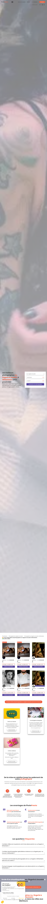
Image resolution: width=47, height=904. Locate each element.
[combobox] (35, 374)
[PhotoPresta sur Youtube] (42, 4)
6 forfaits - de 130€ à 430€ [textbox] (23, 692)
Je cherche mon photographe (35, 384)
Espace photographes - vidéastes (24, 1)
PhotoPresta (4, 636)
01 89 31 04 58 (35, 4)
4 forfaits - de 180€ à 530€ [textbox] (38, 692)
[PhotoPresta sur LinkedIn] (44, 4)
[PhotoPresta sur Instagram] (41, 4)
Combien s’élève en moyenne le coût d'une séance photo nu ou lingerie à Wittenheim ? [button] (23, 845)
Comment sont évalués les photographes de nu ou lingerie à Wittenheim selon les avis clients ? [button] (22, 859)
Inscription (42, 1)
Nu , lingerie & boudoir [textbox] (31, 373)
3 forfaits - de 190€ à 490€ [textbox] (8, 664)
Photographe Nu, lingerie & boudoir (16, 636)
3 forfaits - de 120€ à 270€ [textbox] (38, 664)
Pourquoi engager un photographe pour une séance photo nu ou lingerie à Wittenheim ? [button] (23, 867)
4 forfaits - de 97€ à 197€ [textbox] (8, 692)
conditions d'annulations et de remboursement (35, 814)
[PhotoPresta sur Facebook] (39, 4)
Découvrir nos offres (35, 731)
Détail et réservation (8, 666)
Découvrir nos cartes (11, 761)
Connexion (35, 1)
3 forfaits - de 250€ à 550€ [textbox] (23, 664)
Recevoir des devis (11, 729)
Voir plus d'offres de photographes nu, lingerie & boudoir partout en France (23, 701)
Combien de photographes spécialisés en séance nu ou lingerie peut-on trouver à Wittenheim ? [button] (22, 852)
